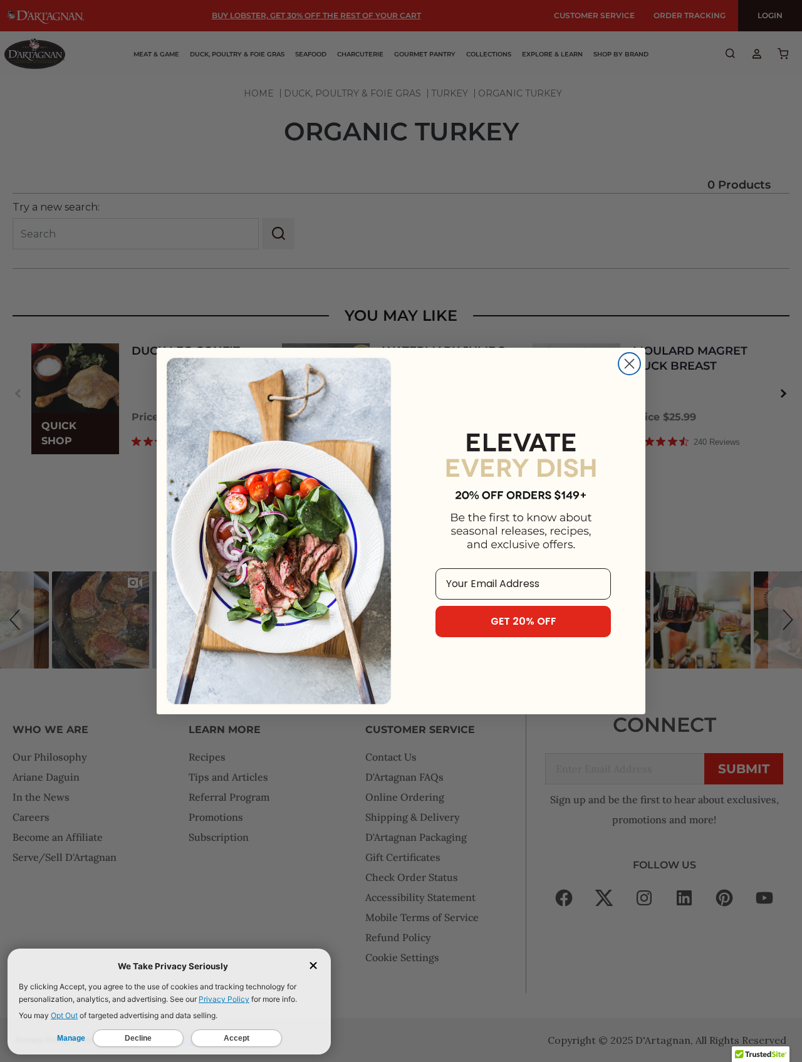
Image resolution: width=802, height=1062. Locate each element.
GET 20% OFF (523, 621)
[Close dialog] (629, 364)
